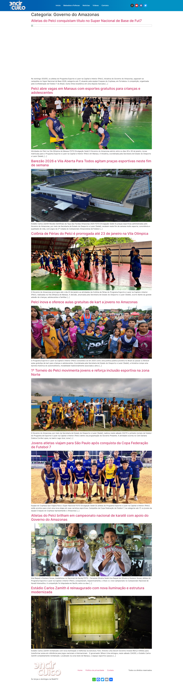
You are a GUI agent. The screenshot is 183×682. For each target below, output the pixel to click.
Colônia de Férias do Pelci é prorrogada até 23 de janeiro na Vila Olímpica (89, 233)
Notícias (86, 5)
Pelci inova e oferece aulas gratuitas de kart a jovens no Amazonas (84, 302)
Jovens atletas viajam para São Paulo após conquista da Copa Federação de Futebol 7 (89, 445)
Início (58, 5)
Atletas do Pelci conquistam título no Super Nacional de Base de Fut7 (86, 21)
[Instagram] (132, 5)
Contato (105, 5)
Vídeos (96, 5)
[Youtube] (136, 5)
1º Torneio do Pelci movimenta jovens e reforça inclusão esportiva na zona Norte (90, 372)
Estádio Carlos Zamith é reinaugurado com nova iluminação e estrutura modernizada (87, 590)
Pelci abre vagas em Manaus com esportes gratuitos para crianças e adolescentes (85, 90)
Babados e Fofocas (71, 5)
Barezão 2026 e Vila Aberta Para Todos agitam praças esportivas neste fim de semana (91, 163)
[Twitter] (145, 5)
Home (80, 670)
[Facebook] (141, 5)
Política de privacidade (95, 670)
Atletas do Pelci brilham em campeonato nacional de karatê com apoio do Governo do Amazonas (89, 517)
